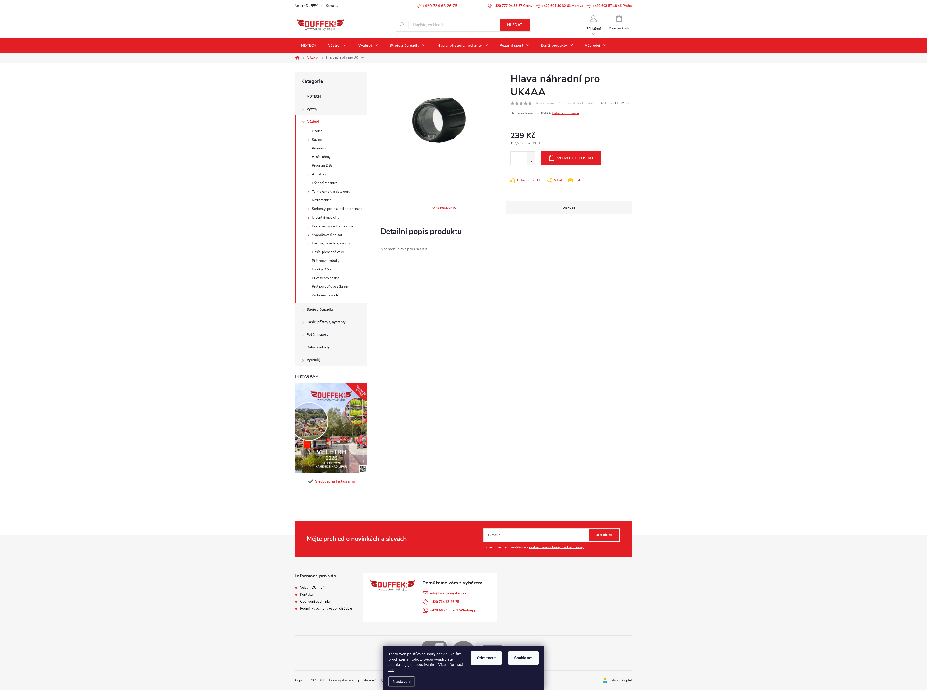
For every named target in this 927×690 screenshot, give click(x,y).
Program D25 (322, 165)
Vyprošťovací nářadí (327, 235)
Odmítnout (486, 658)
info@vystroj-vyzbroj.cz (448, 593)
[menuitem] (308, 45)
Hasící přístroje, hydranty (326, 322)
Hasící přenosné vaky (328, 252)
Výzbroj (313, 121)
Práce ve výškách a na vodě (332, 226)
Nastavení (402, 681)
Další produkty (318, 347)
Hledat (514, 25)
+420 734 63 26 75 (444, 601)
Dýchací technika (324, 183)
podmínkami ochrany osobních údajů (556, 547)
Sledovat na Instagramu (335, 481)
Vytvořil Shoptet (620, 680)
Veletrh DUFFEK (306, 6)
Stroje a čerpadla (320, 309)
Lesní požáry (321, 269)
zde (391, 670)
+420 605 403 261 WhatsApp (453, 610)
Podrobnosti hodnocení (575, 103)
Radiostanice (321, 200)
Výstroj (312, 109)
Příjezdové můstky (325, 260)
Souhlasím (523, 658)
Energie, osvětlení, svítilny (331, 243)
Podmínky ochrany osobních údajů (326, 608)
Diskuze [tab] (569, 208)
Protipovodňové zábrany (330, 286)
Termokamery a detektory (331, 191)
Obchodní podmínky (315, 601)
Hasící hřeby (321, 157)
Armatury (319, 174)
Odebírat (604, 535)
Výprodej (313, 359)
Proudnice (319, 148)
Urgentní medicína (325, 217)
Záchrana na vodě (325, 295)
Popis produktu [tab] (443, 208)
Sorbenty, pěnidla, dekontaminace (337, 208)
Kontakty (332, 6)
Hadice (317, 131)
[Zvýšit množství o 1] (531, 155)
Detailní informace (565, 113)
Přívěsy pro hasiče (325, 278)
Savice (317, 139)
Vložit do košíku (575, 158)
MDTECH (314, 96)
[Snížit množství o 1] (531, 161)
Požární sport (317, 334)
